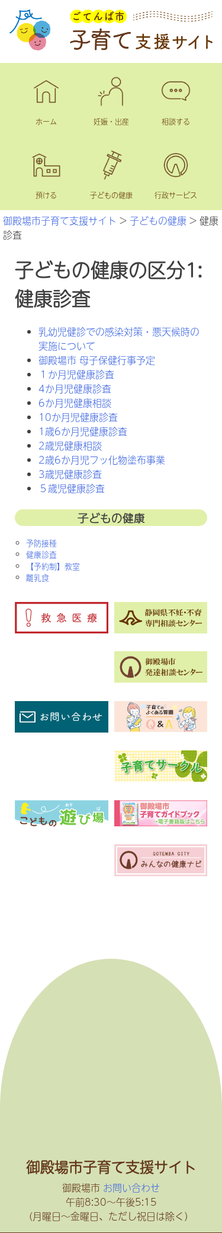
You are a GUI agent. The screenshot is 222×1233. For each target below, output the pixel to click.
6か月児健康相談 (74, 402)
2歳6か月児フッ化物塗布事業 (101, 459)
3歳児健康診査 (70, 474)
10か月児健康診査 (78, 417)
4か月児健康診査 (74, 388)
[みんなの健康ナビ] (160, 872)
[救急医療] (61, 629)
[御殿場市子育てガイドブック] (160, 822)
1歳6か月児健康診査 (82, 431)
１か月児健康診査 (76, 374)
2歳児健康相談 (70, 445)
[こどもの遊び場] (61, 827)
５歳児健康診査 (71, 488)
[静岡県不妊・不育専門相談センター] (160, 629)
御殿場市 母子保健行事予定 (96, 360)
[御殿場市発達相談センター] (160, 678)
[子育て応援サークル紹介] (160, 778)
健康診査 (41, 554)
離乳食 (37, 577)
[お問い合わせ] (61, 728)
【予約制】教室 (53, 566)
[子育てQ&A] (160, 728)
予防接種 (41, 543)
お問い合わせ (131, 1187)
